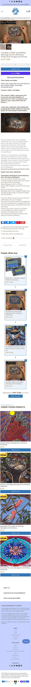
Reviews (15, 638)
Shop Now (15, 649)
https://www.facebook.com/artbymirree (15, 169)
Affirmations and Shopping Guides (15, 651)
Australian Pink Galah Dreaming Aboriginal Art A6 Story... (11, 527)
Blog (15, 653)
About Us (15, 647)
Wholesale (15, 636)
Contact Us (15, 657)
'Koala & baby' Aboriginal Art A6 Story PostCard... (13, 443)
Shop (15, 632)
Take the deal (15, 396)
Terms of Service (15, 659)
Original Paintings (15, 634)
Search (15, 645)
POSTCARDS (7, 18)
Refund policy (15, 655)
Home (2, 18)
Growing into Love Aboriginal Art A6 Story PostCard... (15, 568)
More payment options (15, 77)
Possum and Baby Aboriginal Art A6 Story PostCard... (15, 485)
